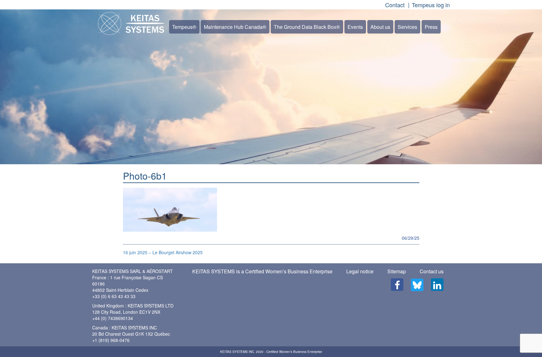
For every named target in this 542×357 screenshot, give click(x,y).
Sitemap (396, 271)
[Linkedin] (437, 284)
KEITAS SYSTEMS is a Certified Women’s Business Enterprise (262, 271)
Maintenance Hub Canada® (235, 26)
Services (407, 26)
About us (380, 26)
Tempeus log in (431, 5)
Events (355, 26)
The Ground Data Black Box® (307, 26)
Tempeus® (184, 26)
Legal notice (360, 271)
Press (431, 26)
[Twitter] (417, 285)
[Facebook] (397, 284)
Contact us (432, 271)
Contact (395, 5)
